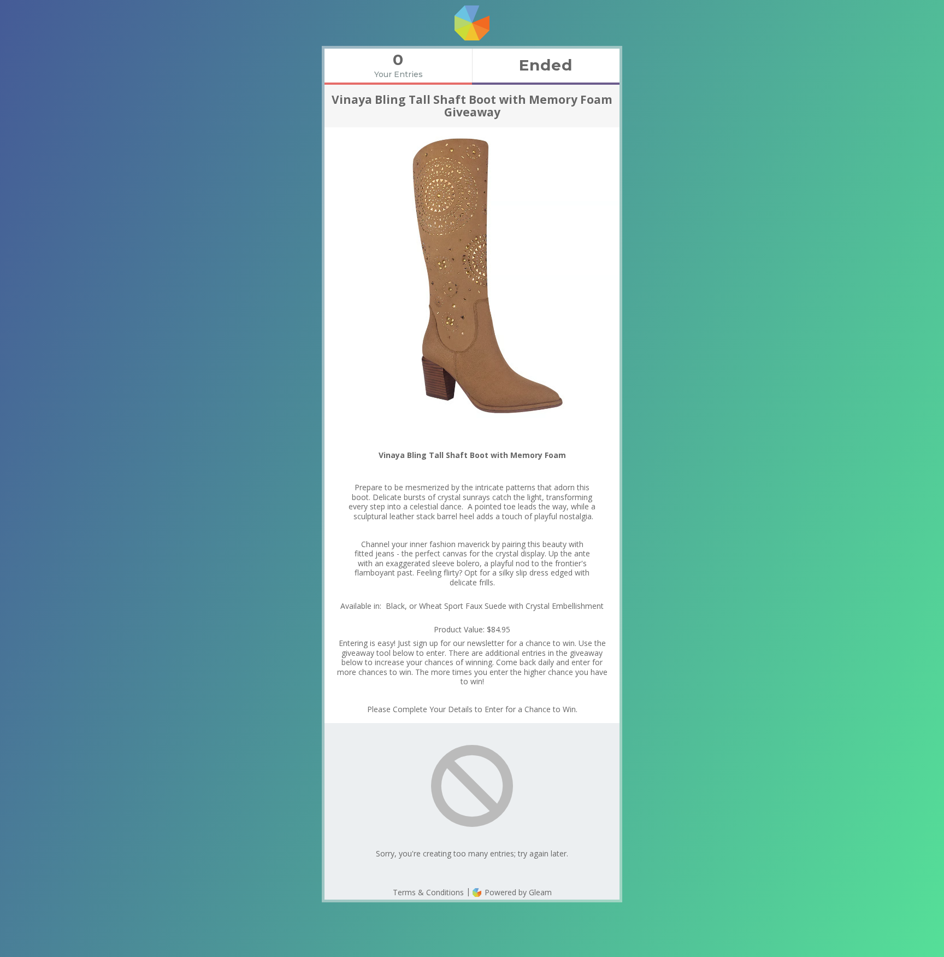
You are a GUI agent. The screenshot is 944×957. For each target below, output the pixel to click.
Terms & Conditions (428, 892)
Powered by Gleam (517, 892)
